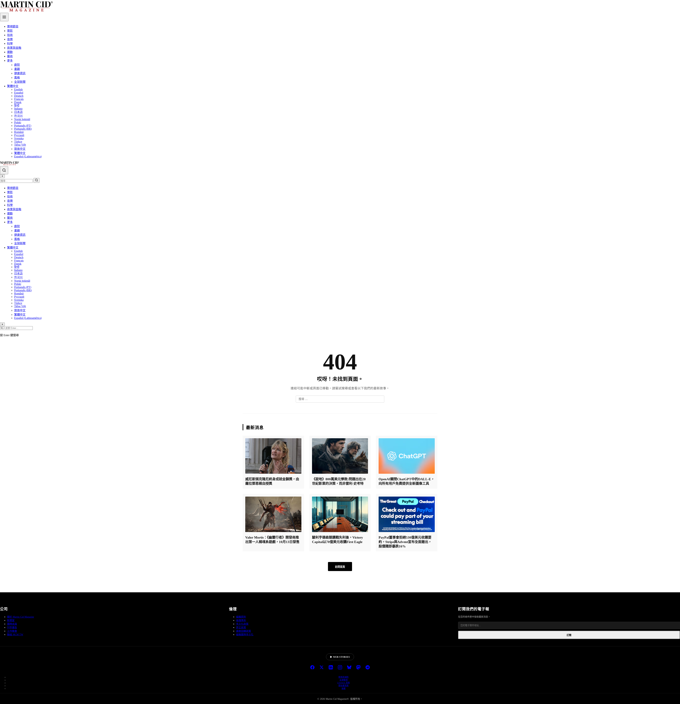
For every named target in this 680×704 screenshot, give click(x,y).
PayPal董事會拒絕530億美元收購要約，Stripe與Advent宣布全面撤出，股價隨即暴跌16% (405, 542)
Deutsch (18, 95)
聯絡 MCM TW (15, 634)
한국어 (18, 115)
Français (19, 99)
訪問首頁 (340, 566)
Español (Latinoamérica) (28, 156)
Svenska (19, 138)
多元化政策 (242, 624)
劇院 (17, 64)
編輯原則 (241, 617)
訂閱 (569, 635)
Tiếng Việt (20, 144)
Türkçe (18, 141)
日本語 (18, 111)
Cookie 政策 (343, 683)
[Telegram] (368, 667)
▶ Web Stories (340, 657)
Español (18, 92)
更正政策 (241, 627)
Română (19, 131)
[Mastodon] (358, 667)
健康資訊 (20, 73)
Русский (19, 135)
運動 (10, 52)
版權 (344, 688)
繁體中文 (12, 86)
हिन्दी (16, 105)
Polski (17, 122)
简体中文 (20, 148)
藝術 (10, 56)
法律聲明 (343, 680)
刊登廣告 (12, 627)
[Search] (4, 170)
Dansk (17, 102)
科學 (10, 43)
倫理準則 (241, 620)
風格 (17, 77)
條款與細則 (343, 677)
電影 (10, 30)
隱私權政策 (343, 685)
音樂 (10, 39)
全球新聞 (20, 81)
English (18, 89)
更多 (10, 60)
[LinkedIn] (331, 667)
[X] (321, 667)
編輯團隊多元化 (244, 634)
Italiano (18, 108)
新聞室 (11, 620)
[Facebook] (312, 667)
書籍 (17, 69)
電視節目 (12, 26)
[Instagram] (340, 667)
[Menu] (4, 17)
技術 (10, 35)
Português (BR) (23, 128)
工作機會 (12, 631)
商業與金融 (14, 47)
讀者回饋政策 (243, 631)
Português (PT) (22, 125)
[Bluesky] (349, 667)
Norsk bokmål (22, 119)
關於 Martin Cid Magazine (20, 617)
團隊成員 (12, 624)
